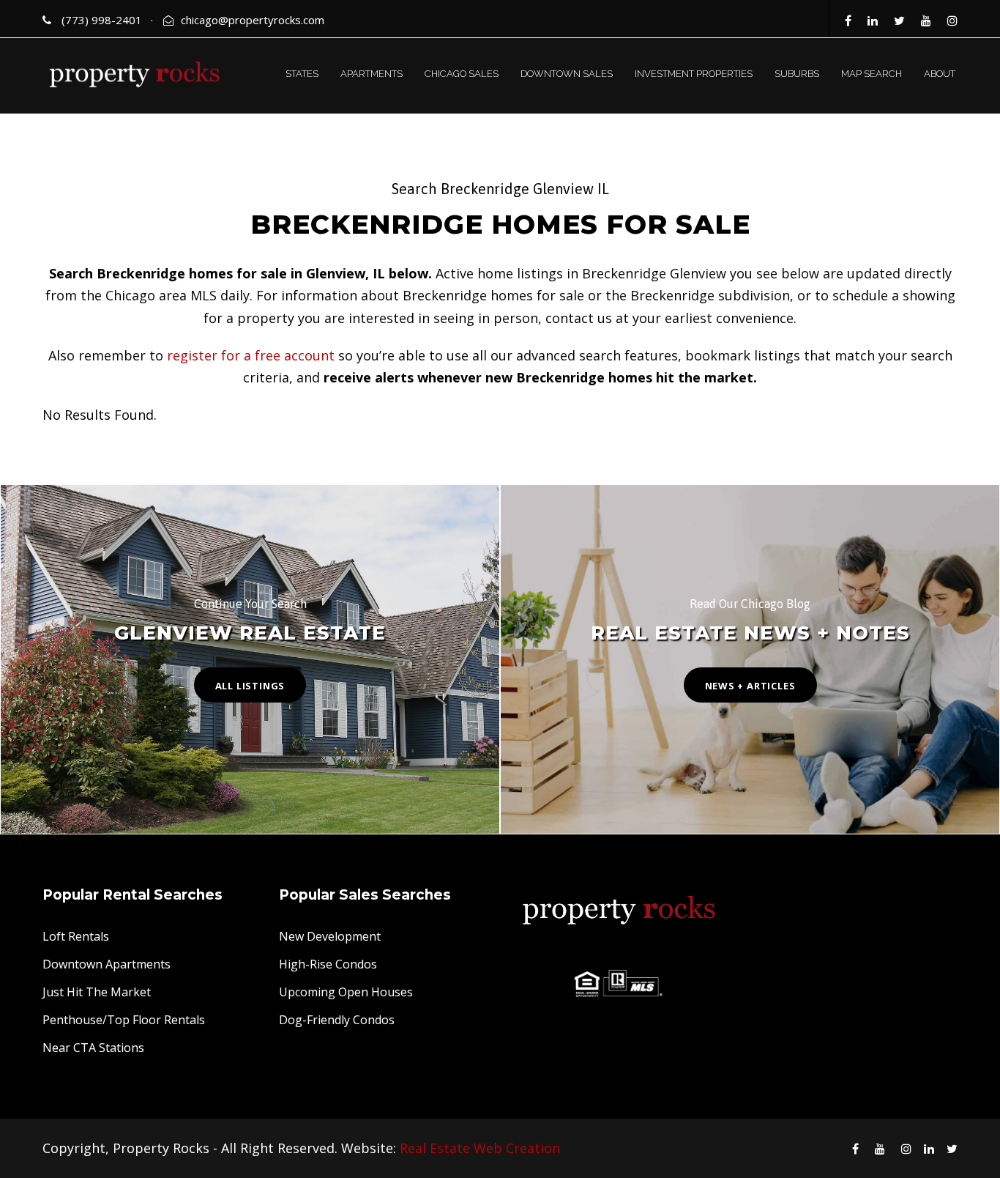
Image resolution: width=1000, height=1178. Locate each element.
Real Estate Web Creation (480, 1148)
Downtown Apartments (106, 964)
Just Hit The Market (96, 992)
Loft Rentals (75, 936)
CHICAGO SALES (462, 73)
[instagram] (952, 20)
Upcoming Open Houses (346, 992)
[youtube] (926, 20)
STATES (302, 73)
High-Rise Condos (328, 964)
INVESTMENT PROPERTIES (694, 73)
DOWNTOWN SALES (566, 73)
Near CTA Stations (93, 1048)
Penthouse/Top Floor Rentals (123, 1020)
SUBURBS (797, 73)
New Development (330, 936)
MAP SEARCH (871, 73)
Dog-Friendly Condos (337, 1020)
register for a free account (251, 355)
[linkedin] (872, 20)
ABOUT (939, 73)
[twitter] (899, 20)
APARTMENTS (371, 73)
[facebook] (848, 20)
